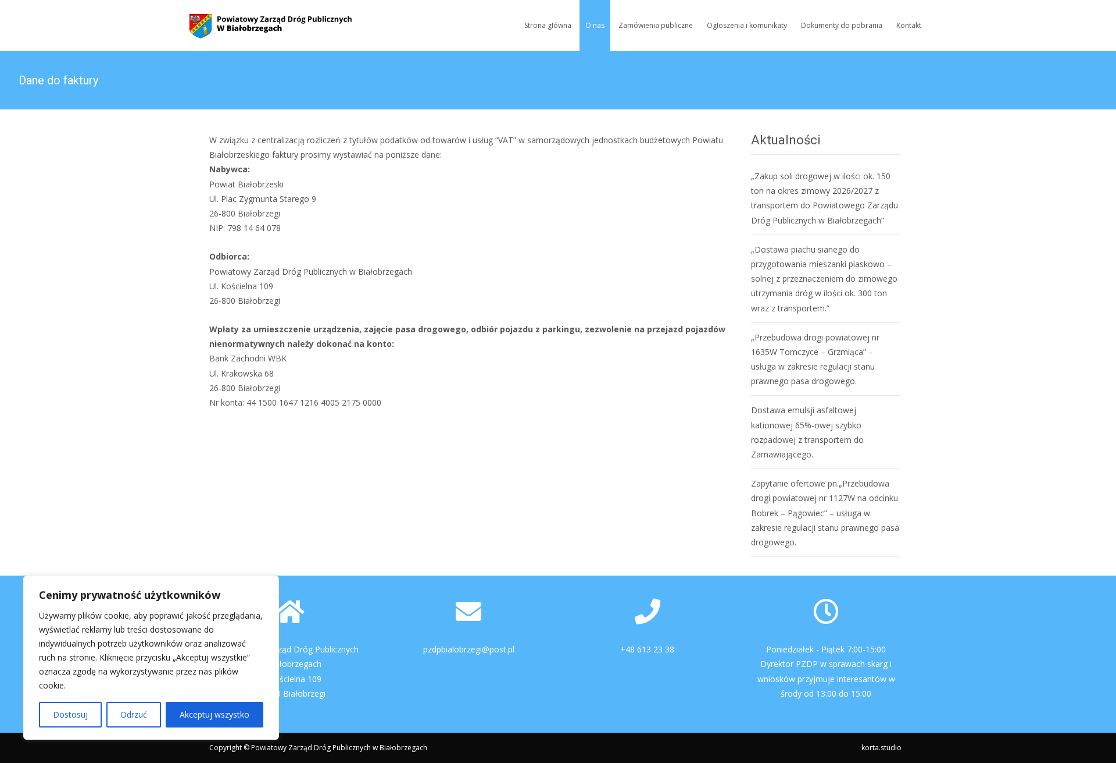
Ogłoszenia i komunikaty (747, 25)
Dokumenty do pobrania (841, 25)
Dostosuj (70, 714)
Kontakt (908, 25)
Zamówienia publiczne (655, 25)
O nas (594, 25)
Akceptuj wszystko (214, 714)
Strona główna (547, 25)
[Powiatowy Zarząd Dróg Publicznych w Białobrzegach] (261, 23)
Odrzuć (133, 714)
